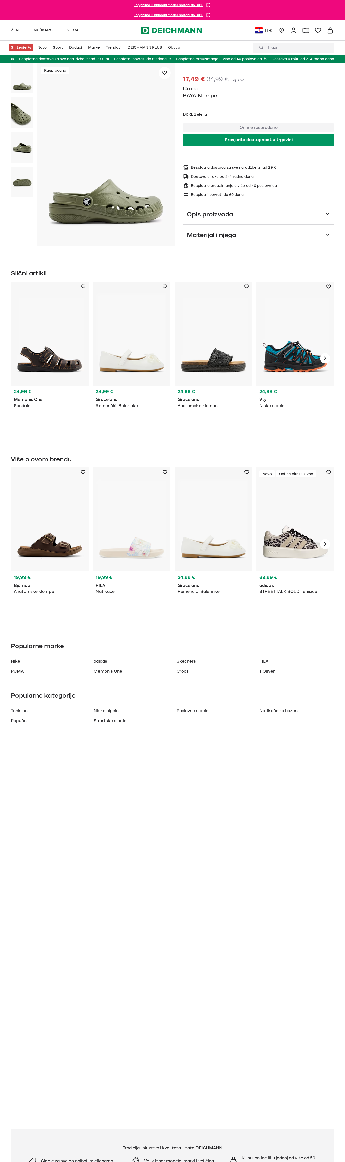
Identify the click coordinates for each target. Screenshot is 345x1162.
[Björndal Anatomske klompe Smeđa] (50, 544)
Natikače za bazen (278, 711)
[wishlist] (318, 30)
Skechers (186, 661)
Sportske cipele (110, 721)
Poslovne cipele (192, 711)
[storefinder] (282, 30)
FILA (263, 661)
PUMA (17, 671)
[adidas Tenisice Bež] (295, 544)
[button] (106, 155)
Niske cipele (106, 711)
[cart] (330, 30)
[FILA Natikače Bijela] (131, 544)
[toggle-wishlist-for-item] (165, 73)
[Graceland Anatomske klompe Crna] (213, 358)
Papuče (19, 721)
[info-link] (208, 5)
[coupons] (306, 30)
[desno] (325, 358)
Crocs (191, 88)
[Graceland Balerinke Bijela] (131, 358)
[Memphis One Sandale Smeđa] (50, 358)
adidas (100, 661)
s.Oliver (267, 671)
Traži (272, 47)
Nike (15, 661)
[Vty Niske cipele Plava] (295, 358)
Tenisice (19, 711)
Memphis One (108, 671)
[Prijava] (294, 30)
